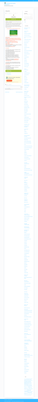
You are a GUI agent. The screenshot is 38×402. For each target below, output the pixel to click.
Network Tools (26, 274)
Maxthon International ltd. (30, 389)
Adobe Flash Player (26, 85)
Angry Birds (25, 184)
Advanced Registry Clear (27, 321)
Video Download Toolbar (27, 118)
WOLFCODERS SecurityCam (27, 316)
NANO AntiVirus (26, 52)
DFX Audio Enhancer (27, 235)
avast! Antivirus (28, 379)
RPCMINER (25, 347)
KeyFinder (25, 337)
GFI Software (28, 387)
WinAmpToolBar (26, 120)
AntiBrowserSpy (26, 294)
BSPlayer (25, 232)
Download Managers (27, 135)
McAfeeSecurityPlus (26, 47)
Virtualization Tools (26, 354)
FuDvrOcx (25, 242)
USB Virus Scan (26, 66)
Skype (25, 211)
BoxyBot (25, 205)
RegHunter (25, 305)
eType (25, 284)
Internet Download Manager (28, 147)
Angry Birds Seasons (27, 187)
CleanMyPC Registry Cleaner (28, 324)
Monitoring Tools (26, 226)
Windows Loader (26, 350)
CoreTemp (25, 195)
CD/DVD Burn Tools (26, 124)
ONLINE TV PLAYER (26, 218)
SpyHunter (25, 61)
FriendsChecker (26, 87)
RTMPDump (25, 266)
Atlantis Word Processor (27, 283)
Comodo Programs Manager (28, 340)
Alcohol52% (25, 126)
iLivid (25, 144)
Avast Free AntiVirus (27, 35)
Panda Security (30, 392)
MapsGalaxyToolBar (26, 107)
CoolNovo (25, 71)
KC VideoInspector (26, 253)
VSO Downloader (26, 157)
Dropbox (25, 131)
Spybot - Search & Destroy (29, 394)
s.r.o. (31, 393)
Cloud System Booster (27, 326)
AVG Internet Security (28, 380)
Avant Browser (26, 69)
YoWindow (25, 221)
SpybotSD (25, 60)
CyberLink (28, 385)
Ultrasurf (25, 300)
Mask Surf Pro (26, 299)
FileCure (25, 165)
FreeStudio (25, 240)
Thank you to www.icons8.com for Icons (17, 401)
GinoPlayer (25, 245)
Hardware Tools (26, 193)
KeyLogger (25, 223)
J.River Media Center (27, 250)
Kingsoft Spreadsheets (27, 286)
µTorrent (25, 160)
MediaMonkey (26, 259)
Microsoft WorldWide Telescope (28, 216)
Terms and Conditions (10, 399)
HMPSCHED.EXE (9, 73)
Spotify (25, 267)
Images (23, 401)
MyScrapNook (26, 110)
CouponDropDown (26, 363)
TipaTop (25, 115)
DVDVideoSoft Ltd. (29, 386)
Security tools (26, 309)
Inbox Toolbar (26, 104)
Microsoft (26, 390)
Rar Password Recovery (27, 168)
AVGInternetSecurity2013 (27, 39)
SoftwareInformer (26, 369)
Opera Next (25, 77)
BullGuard (25, 44)
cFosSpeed (25, 275)
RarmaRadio (25, 264)
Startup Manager (26, 63)
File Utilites (25, 162)
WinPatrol (25, 315)
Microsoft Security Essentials (28, 50)
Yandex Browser (26, 82)
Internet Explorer (26, 74)
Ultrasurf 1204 (26, 302)
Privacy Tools (26, 293)
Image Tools (25, 199)
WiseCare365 (26, 331)
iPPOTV (25, 248)
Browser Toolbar (26, 91)
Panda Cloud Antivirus (25, 392)
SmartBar (25, 112)
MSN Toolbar (26, 109)
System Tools (26, 333)
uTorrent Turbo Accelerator (28, 155)
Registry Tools (26, 304)
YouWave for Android (27, 356)
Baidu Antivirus (26, 42)
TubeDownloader (26, 117)
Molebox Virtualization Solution (28, 355)
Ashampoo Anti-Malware (27, 33)
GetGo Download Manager (27, 142)
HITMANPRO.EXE (9, 74)
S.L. (29, 393)
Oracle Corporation (31, 391)
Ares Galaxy (25, 136)
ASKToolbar (25, 93)
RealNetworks (25, 393)
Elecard (32, 386)
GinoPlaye (25, 243)
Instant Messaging (26, 204)
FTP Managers (26, 177)
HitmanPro (7, 84)
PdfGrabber (25, 289)
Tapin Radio (25, 269)
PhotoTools (25, 291)
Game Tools (25, 180)
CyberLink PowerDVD (27, 234)
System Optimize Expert (27, 329)
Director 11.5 (27, 386)
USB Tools (25, 352)
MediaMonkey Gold (26, 261)
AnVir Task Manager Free (27, 334)
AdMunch (25, 361)
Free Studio (25, 387)
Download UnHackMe (9, 80)
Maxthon (25, 76)
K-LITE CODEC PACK (26, 251)
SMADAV (25, 58)
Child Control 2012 (26, 297)
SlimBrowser (26, 79)
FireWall (25, 172)
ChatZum (25, 99)
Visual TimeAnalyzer (27, 227)
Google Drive (26, 133)
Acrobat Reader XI (26, 281)
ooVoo (25, 210)
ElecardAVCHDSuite (26, 237)
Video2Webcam (26, 371)
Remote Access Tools (27, 307)
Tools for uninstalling (27, 339)
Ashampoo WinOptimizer (27, 323)
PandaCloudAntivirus (27, 53)
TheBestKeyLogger (26, 224)
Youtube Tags (26, 272)
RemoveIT (25, 55)
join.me (25, 208)
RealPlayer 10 (28, 393)
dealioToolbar (26, 101)
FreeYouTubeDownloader (27, 141)
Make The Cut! (26, 202)
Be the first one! (12, 89)
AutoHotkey (25, 28)
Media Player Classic (26, 256)
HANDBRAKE (26, 102)
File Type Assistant (26, 163)
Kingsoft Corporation (31, 388)
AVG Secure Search (26, 95)
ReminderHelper (26, 366)
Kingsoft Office (25, 389)
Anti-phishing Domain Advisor (28, 310)
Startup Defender (26, 313)
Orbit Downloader (26, 149)
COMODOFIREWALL (26, 173)
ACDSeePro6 (25, 200)
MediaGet (25, 258)
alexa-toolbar (26, 92)
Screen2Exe (25, 348)
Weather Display (26, 219)
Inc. (29, 387)
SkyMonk (25, 152)
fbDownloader (26, 139)
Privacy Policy (5, 399)
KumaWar (25, 189)
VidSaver (25, 372)
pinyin (25, 345)
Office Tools (25, 280)
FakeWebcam (26, 364)
